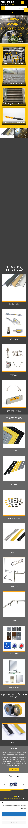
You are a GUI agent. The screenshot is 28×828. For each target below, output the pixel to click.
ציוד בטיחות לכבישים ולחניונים (14, 123)
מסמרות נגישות (14, 518)
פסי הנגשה (14, 552)
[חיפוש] (3, 8)
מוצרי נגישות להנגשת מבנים (14, 83)
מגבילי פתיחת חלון (14, 411)
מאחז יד (14, 621)
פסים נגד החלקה (14, 720)
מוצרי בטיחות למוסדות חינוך (14, 63)
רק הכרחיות (14, 818)
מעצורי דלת (14, 375)
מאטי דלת (14, 339)
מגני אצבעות (14, 304)
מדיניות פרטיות (14, 826)
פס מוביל (14, 485)
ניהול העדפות (14, 822)
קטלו (14, 12)
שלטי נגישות (14, 654)
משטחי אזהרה (14, 450)
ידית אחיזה (14, 586)
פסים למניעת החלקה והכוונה (14, 104)
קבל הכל (14, 814)
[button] (26, 10)
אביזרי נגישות (14, 687)
